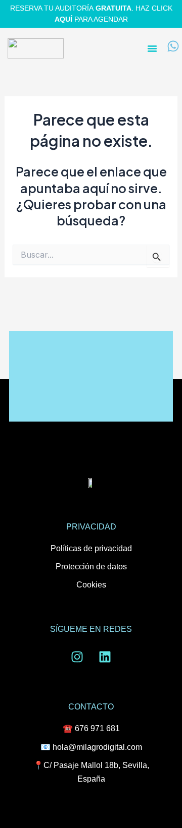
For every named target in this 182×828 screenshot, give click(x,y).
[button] (152, 48)
